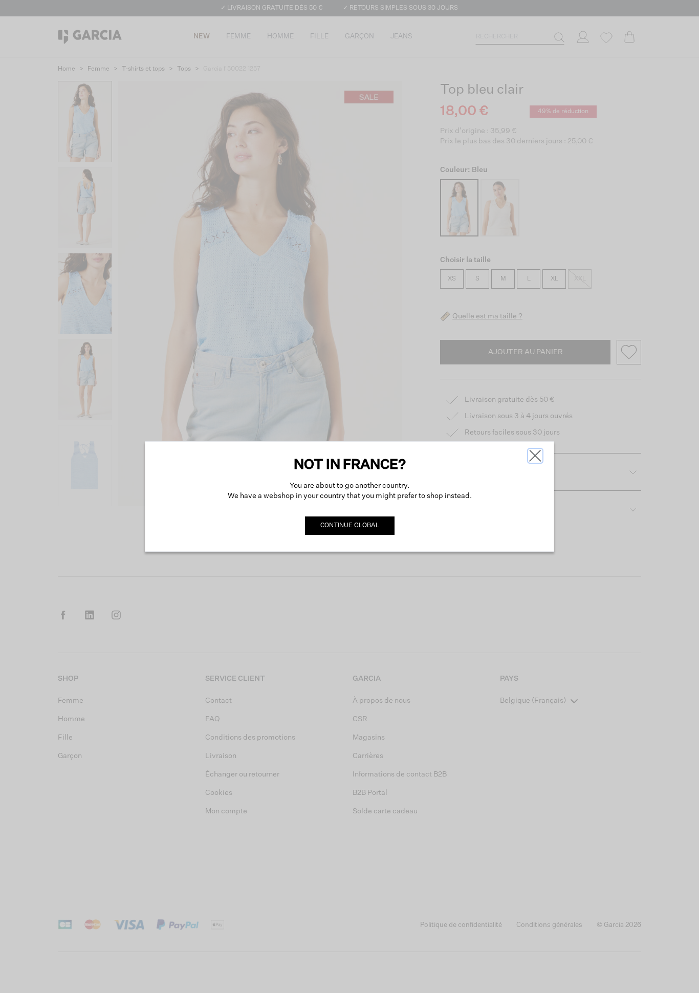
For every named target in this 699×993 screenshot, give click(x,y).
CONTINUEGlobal (349, 526)
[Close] (535, 456)
